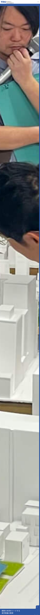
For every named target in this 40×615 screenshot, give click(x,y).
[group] (37, 607)
